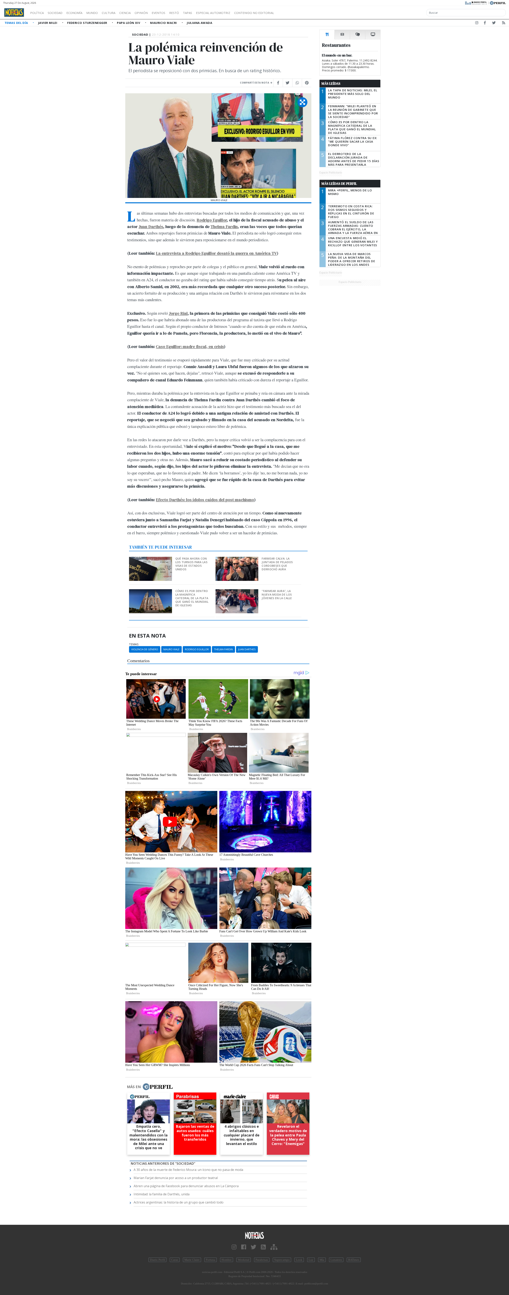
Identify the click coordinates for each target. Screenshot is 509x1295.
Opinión (141, 13)
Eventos (158, 13)
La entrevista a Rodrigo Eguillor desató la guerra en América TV (216, 253)
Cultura (108, 13)
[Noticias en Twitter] (493, 23)
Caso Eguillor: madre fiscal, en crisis (190, 346)
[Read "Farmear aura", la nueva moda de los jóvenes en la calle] (237, 592)
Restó (174, 13)
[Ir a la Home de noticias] (254, 1235)
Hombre (226, 1259)
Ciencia (125, 13)
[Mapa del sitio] (273, 1247)
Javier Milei (48, 23)
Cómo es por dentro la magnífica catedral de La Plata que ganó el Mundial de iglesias (191, 598)
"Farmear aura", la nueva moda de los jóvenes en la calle (277, 594)
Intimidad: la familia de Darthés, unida (161, 1194)
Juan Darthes (247, 649)
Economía (74, 13)
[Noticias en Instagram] (476, 23)
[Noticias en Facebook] (485, 23)
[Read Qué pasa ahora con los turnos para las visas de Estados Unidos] (151, 559)
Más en (134, 1086)
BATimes (353, 1259)
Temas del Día (17, 23)
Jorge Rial (178, 313)
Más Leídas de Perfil (339, 183)
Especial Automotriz (213, 13)
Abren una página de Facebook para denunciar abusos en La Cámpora (186, 1186)
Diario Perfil (157, 1259)
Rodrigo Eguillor (212, 220)
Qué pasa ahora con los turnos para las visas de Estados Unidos (191, 564)
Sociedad (55, 13)
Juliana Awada (199, 23)
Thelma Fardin (224, 226)
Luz (311, 1259)
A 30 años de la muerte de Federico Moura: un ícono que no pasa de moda (188, 1169)
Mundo (92, 13)
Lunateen (336, 1259)
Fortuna (210, 1259)
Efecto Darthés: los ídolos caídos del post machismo (205, 499)
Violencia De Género (144, 649)
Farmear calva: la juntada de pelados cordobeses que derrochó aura (277, 564)
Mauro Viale (171, 649)
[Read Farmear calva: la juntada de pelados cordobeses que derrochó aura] (237, 559)
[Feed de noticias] (503, 23)
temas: (134, 644)
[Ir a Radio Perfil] (476, 2)
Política (37, 13)
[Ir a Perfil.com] (498, 2)
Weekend (243, 1259)
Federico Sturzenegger (87, 23)
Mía (322, 1259)
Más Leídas (331, 83)
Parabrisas (261, 1259)
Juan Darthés (151, 226)
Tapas (187, 13)
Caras (174, 1259)
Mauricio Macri (164, 23)
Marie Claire (192, 1259)
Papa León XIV (129, 23)
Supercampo (282, 1259)
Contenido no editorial (254, 13)
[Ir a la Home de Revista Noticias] (14, 12)
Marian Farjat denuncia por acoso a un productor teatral (176, 1178)
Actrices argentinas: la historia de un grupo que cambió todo (178, 1202)
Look (299, 1259)
